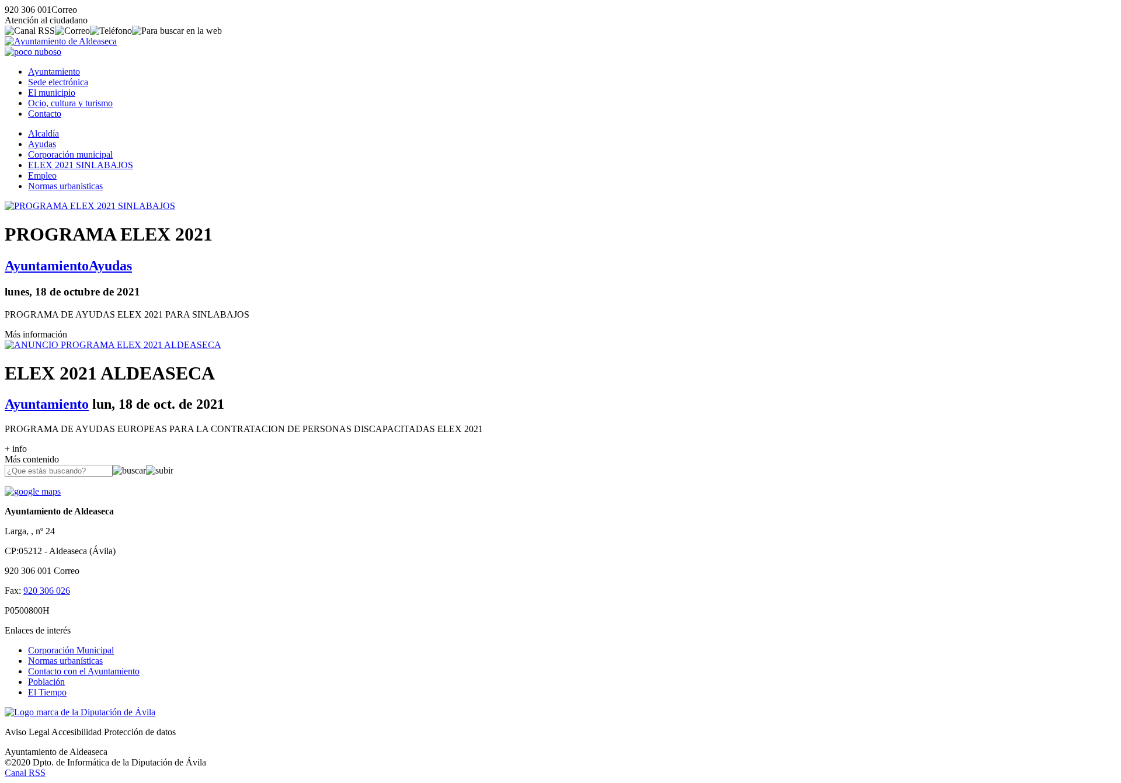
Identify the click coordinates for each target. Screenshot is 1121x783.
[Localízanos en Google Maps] (33, 491)
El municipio (51, 93)
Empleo (42, 175)
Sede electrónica (58, 82)
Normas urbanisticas (65, 186)
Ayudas (42, 144)
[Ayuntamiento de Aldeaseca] (61, 41)
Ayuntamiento (54, 71)
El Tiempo (47, 692)
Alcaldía (43, 133)
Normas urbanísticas (65, 661)
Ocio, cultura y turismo (70, 103)
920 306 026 (46, 591)
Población (46, 682)
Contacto (44, 114)
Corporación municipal (70, 154)
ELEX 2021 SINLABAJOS (80, 165)
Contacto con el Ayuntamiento (84, 671)
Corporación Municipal (71, 650)
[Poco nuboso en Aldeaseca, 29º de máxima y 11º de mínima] (33, 52)
